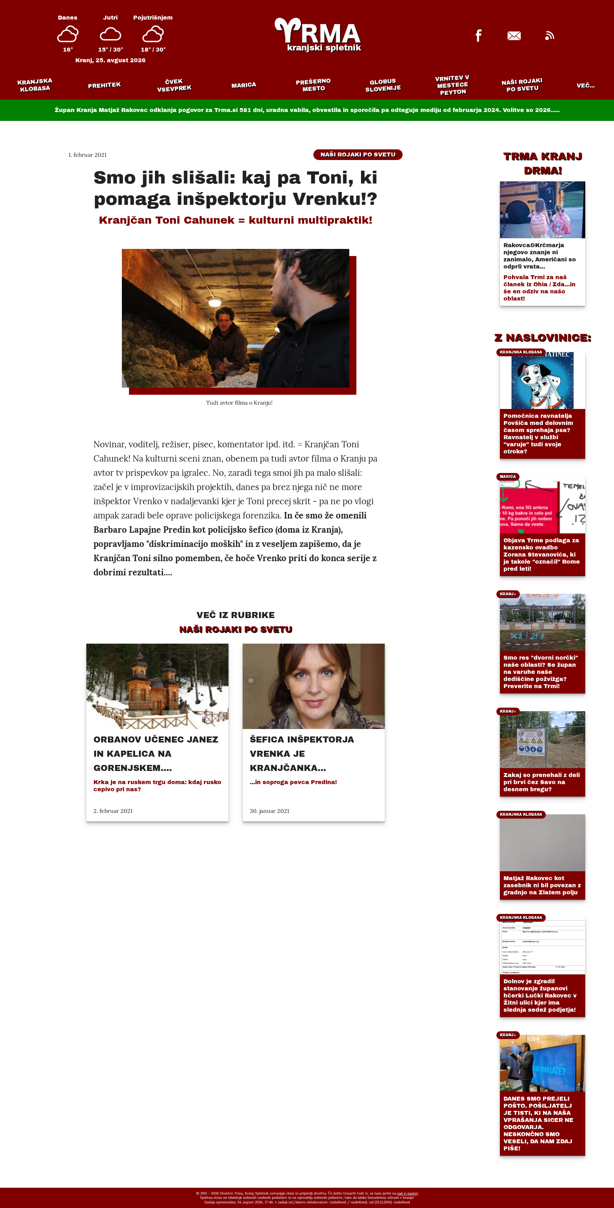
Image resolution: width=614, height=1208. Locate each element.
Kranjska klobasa (34, 85)
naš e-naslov (407, 1193)
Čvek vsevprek (174, 85)
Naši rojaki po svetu (522, 85)
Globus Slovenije (383, 85)
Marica (243, 85)
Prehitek (104, 85)
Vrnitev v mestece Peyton (452, 85)
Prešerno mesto (313, 85)
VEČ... (586, 86)
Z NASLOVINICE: (542, 337)
